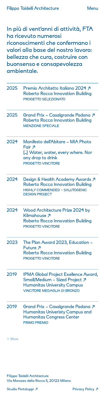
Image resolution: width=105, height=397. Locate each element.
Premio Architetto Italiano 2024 (57, 88)
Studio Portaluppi (22, 389)
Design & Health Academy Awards (59, 179)
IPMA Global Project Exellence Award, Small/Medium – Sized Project (60, 277)
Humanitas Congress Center (51, 316)
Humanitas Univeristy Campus (53, 311)
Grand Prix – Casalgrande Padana (59, 114)
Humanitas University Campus (53, 284)
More (14, 339)
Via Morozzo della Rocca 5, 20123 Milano (39, 380)
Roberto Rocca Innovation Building (57, 93)
